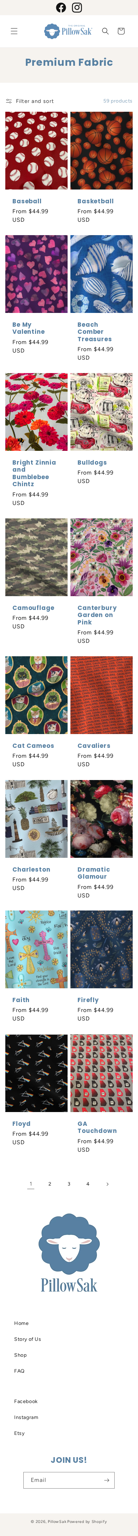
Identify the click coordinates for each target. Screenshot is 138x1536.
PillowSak (57, 1521)
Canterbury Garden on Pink (97, 615)
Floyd (21, 1123)
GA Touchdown (97, 1127)
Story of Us (27, 1339)
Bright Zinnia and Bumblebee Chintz (34, 473)
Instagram (26, 1417)
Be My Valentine (28, 328)
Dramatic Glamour (93, 873)
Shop (20, 1355)
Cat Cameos (33, 745)
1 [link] (31, 1184)
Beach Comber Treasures (94, 332)
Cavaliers (94, 745)
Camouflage (33, 607)
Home (21, 1323)
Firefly (88, 999)
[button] (14, 31)
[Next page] (107, 1184)
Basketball (95, 201)
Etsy (19, 1433)
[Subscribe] (106, 1480)
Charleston (31, 869)
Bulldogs (92, 462)
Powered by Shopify (87, 1521)
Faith (21, 999)
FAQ (19, 1371)
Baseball (27, 201)
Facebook (26, 1401)
